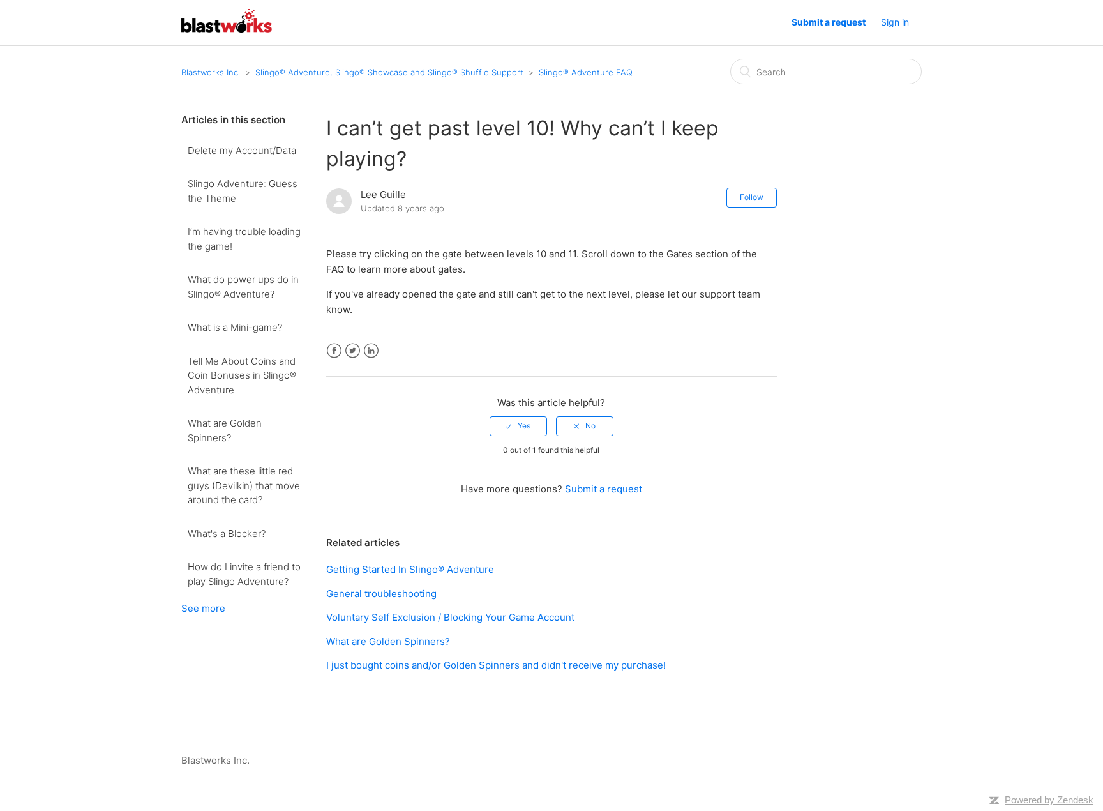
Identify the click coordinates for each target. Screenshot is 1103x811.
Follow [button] (751, 197)
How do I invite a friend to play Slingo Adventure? (244, 574)
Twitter (353, 351)
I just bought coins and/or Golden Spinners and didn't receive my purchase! (496, 665)
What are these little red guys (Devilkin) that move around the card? (244, 485)
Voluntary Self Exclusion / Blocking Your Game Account (450, 617)
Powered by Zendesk (1049, 799)
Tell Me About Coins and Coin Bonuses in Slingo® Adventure (242, 375)
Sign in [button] (895, 22)
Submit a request (829, 22)
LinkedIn (371, 351)
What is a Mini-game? (235, 327)
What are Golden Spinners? (225, 430)
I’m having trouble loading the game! (244, 238)
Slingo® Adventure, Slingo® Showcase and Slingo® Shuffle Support (389, 72)
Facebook (334, 351)
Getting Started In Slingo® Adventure (410, 569)
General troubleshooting (381, 593)
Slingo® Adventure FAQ (586, 72)
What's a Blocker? (227, 533)
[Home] (226, 29)
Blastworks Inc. (210, 72)
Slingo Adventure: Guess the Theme (242, 191)
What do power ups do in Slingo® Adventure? (243, 286)
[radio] (518, 426)
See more (203, 608)
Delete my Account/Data (242, 150)
